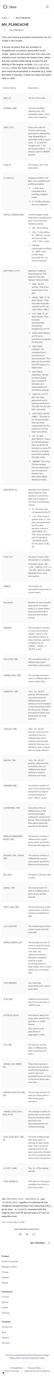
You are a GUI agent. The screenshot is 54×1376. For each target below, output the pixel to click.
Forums (5, 1297)
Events (5, 1307)
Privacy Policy (15, 1358)
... (12, 18)
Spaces (5, 1302)
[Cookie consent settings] (3, 1373)
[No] (27, 1234)
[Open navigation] (47, 7)
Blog (4, 1332)
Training (5, 1313)
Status (5, 1283)
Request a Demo (9, 1267)
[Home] (9, 7)
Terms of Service (32, 1358)
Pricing (5, 1272)
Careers (5, 1337)
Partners (6, 1343)
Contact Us (7, 1327)
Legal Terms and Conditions (37, 1371)
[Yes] (20, 1234)
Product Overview (10, 1261)
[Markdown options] (4, 30)
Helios (4, 18)
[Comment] (33, 1234)
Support (5, 1277)
